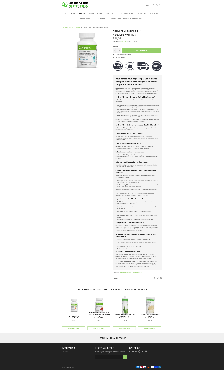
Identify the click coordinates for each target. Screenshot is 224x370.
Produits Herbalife (77, 13)
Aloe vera (154, 13)
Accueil (64, 27)
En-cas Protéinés (127, 13)
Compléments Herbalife (126, 272)
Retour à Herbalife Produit (112, 338)
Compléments (111, 13)
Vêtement (101, 18)
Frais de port (124, 41)
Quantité (115, 46)
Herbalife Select (86, 18)
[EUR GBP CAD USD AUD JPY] (148, 5)
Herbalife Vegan (95, 13)
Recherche (65, 351)
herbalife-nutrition (70, 367)
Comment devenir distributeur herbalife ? (125, 18)
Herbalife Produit (74, 27)
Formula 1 (142, 13)
